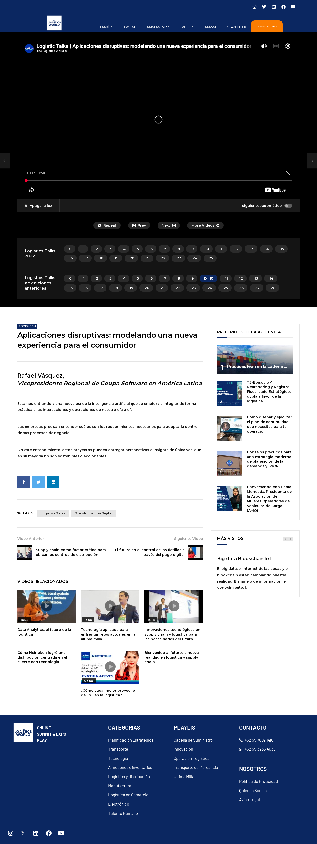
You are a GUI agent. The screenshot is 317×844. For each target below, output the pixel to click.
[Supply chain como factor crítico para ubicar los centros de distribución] (24, 552)
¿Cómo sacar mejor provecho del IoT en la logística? (108, 692)
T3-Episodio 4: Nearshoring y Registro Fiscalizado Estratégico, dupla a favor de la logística (269, 391)
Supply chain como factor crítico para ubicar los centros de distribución (71, 552)
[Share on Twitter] (38, 482)
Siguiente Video (188, 539)
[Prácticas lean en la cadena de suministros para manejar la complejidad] (255, 359)
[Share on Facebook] (23, 482)
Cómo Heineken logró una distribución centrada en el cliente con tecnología (42, 657)
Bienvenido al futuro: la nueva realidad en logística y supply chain (171, 657)
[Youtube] (293, 6)
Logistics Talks (157, 27)
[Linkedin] (273, 6)
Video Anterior (30, 539)
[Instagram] (254, 6)
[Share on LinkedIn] (53, 482)
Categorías (103, 27)
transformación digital (93, 513)
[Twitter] (264, 6)
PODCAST (209, 27)
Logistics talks (53, 513)
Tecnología (27, 326)
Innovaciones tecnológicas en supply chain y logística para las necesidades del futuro (172, 634)
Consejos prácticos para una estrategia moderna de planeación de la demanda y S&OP (269, 459)
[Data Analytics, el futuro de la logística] (5, 161)
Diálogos (186, 27)
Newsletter (236, 27)
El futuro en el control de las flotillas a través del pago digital (150, 552)
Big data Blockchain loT (244, 558)
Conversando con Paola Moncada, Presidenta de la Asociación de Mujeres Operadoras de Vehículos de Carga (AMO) (269, 498)
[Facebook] (283, 6)
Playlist (128, 27)
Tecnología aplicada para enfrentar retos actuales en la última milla (108, 634)
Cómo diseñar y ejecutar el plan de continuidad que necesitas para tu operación (269, 424)
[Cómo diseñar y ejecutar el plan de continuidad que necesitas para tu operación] (229, 428)
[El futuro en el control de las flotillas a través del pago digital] (195, 552)
